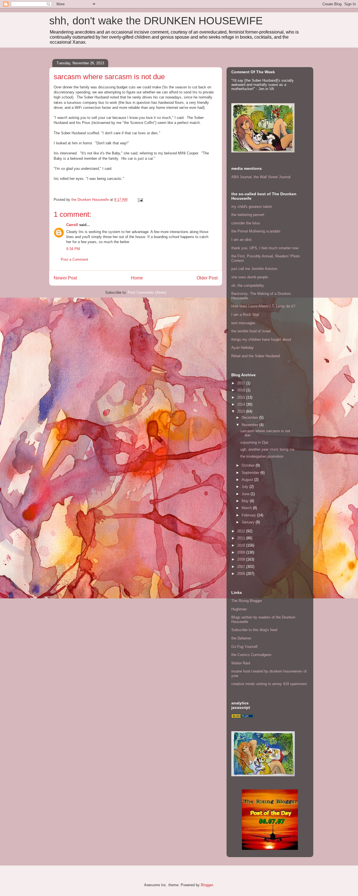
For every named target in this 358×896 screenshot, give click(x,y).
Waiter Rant (240, 663)
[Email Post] (140, 199)
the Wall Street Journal (272, 177)
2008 (241, 559)
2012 (241, 531)
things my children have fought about (261, 339)
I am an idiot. (242, 239)
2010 (241, 545)
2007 (241, 567)
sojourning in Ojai (254, 442)
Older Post (207, 278)
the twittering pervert (247, 215)
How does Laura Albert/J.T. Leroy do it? (263, 306)
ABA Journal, (242, 177)
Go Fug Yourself (244, 647)
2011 (241, 538)
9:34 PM (73, 249)
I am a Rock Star (245, 314)
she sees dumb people (249, 277)
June (246, 494)
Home (137, 278)
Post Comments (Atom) (147, 292)
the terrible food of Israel (251, 331)
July (245, 487)
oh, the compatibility (247, 285)
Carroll (72, 225)
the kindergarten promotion (261, 456)
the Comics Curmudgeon (251, 655)
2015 (241, 397)
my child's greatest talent (251, 206)
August (248, 480)
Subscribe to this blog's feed (254, 630)
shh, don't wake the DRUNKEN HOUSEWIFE (156, 21)
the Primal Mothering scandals (256, 231)
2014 (241, 404)
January (249, 522)
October (249, 465)
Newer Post (65, 278)
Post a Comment (74, 259)
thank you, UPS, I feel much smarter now (264, 248)
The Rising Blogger (246, 601)
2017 (241, 383)
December (250, 417)
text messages (243, 323)
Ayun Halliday (242, 347)
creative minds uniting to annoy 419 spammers (269, 684)
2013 (241, 411)
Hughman (239, 609)
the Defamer (241, 638)
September (251, 473)
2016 (241, 390)
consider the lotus (245, 223)
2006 (241, 574)
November (250, 425)
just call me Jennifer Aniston (254, 269)
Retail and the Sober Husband (255, 356)
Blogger (207, 885)
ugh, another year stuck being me (267, 449)
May (246, 501)
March (247, 508)
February (249, 515)
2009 (241, 552)
